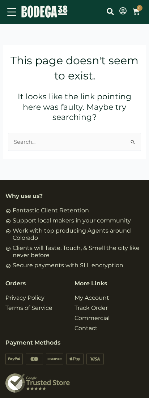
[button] (110, 12)
